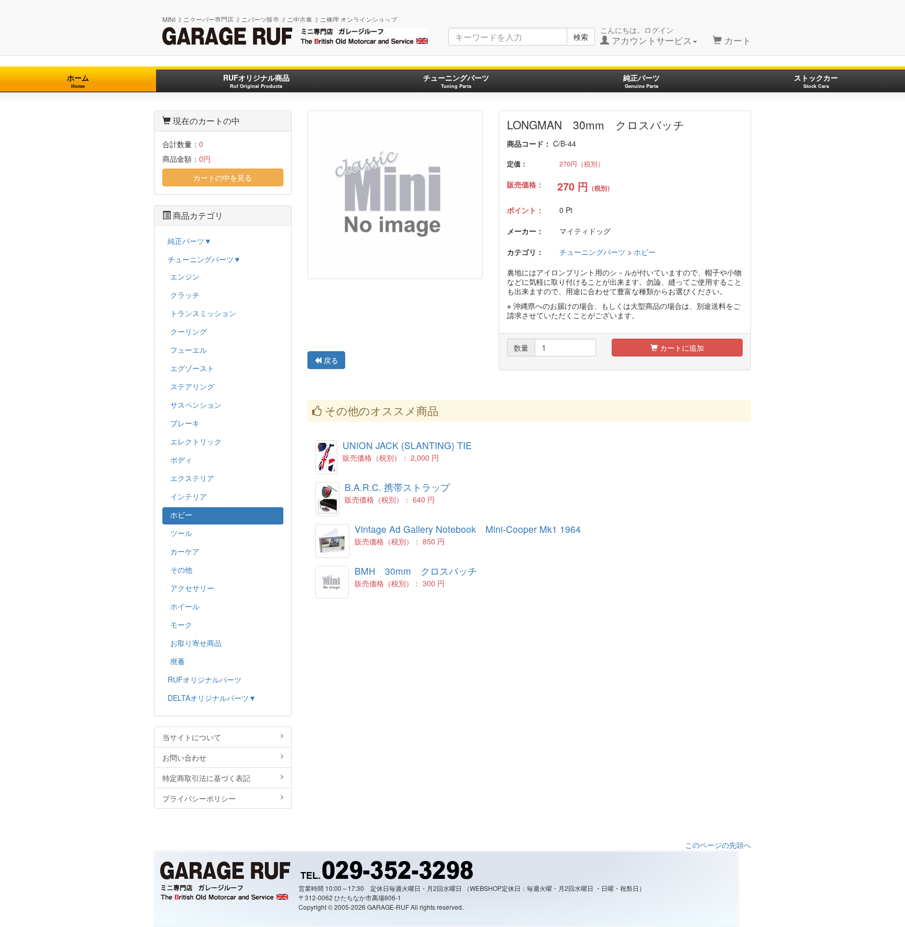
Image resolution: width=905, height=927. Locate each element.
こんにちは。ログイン (646, 36)
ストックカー (816, 81)
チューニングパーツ (456, 81)
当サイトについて (191, 737)
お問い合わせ (184, 757)
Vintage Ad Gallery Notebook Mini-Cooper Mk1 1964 (468, 528)
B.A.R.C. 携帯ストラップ (397, 487)
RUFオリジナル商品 (256, 81)
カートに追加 (681, 347)
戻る (330, 360)
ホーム (78, 81)
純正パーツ (641, 81)
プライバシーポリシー (199, 798)
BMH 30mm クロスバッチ (416, 570)
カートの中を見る (222, 177)
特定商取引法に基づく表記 (206, 778)
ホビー (645, 252)
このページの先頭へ (718, 845)
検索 (580, 36)
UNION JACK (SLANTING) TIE (407, 445)
